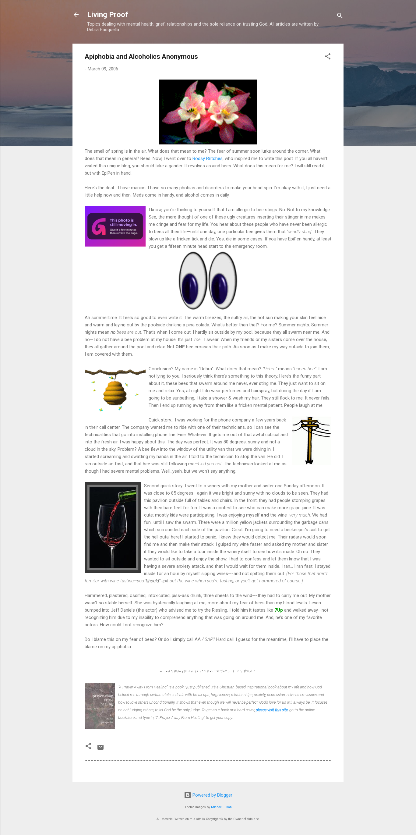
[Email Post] (100, 749)
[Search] (340, 16)
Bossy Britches (207, 158)
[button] (327, 57)
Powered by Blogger (211, 795)
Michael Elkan (221, 807)
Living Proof (107, 14)
